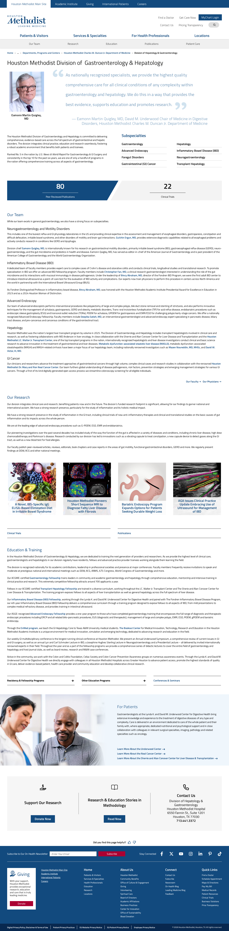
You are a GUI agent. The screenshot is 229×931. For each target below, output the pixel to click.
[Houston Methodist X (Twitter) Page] (171, 854)
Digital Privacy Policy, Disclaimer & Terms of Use (27, 927)
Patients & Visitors (34, 35)
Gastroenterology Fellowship (45, 578)
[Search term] (214, 25)
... (18, 53)
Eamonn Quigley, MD (33, 248)
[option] (32, 489)
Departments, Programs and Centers (41, 53)
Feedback (169, 894)
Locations (201, 35)
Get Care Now (187, 17)
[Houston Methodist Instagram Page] (191, 854)
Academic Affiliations (129, 901)
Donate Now (43, 819)
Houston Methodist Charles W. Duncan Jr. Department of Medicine (97, 53)
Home (10, 53)
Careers (141, 4)
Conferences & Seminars (167, 680)
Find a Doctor (166, 17)
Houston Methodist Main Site (28, 4)
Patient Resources (210, 894)
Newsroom (170, 882)
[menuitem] (29, 4)
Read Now (114, 819)
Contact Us (170, 875)
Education (88, 886)
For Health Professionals (150, 35)
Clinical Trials (14, 533)
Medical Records (209, 890)
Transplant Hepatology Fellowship (58, 588)
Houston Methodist (129, 875)
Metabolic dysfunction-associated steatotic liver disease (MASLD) (134, 344)
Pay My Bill (207, 886)
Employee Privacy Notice (144, 927)
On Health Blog (172, 886)
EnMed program (29, 628)
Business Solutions (210, 901)
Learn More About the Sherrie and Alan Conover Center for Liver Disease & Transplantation (165, 758)
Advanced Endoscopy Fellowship (47, 614)
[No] (134, 842)
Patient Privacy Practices (64, 927)
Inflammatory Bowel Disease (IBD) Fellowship (36, 599)
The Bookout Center (129, 628)
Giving (90, 4)
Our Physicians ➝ (212, 381)
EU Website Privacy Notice (91, 927)
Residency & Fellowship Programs (25, 680)
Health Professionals (93, 882)
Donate (21, 903)
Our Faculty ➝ (193, 381)
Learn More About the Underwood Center (139, 749)
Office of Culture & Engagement (134, 882)
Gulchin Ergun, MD (126, 237)
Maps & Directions (210, 882)
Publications (152, 44)
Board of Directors (128, 897)
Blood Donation (127, 916)
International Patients (115, 4)
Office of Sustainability (130, 912)
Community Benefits (129, 879)
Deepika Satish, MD (91, 317)
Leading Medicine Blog (175, 890)
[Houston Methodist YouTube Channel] (181, 854)
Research (73, 44)
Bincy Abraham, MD (131, 275)
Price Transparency (210, 905)
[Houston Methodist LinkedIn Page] (200, 854)
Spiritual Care (126, 894)
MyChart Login (210, 17)
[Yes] (129, 842)
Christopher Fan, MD (115, 272)
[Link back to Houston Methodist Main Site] (31, 20)
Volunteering (126, 890)
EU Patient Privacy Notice (118, 927)
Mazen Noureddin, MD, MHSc (184, 347)
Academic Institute (66, 4)
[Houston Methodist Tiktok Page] (220, 854)
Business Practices (128, 905)
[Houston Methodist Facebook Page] (162, 854)
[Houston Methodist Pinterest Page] (210, 854)
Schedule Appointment (212, 879)
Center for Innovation (129, 909)
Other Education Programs (96, 680)
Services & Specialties (89, 35)
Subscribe (112, 854)
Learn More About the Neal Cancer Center (139, 753)
